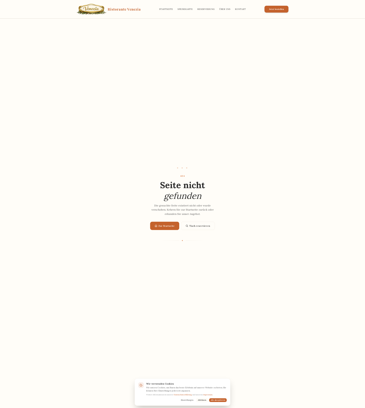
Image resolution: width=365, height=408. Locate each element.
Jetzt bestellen (276, 9)
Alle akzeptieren (218, 400)
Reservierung (206, 9)
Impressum (207, 395)
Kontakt (240, 9)
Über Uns (224, 9)
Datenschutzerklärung (183, 395)
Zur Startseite (166, 225)
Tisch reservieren (199, 225)
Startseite (166, 9)
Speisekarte (185, 9)
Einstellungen (187, 400)
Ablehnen (202, 400)
